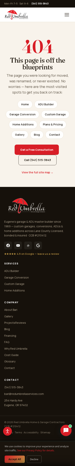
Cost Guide (11, 355)
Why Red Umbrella (15, 348)
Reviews (20, 323)
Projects (9, 323)
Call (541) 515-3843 (37, 160)
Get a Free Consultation (36, 150)
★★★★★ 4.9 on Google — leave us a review (31, 254)
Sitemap (45, 432)
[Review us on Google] (38, 245)
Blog (37, 134)
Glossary (9, 361)
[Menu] (67, 15)
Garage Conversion (22, 114)
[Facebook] (8, 245)
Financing (10, 335)
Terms (18, 432)
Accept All (14, 459)
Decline (34, 459)
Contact (54, 134)
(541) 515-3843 (39, 3)
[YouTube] (18, 245)
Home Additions (23, 124)
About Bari (10, 310)
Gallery (20, 134)
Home (25, 104)
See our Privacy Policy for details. (35, 450)
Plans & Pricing (53, 124)
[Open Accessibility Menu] (7, 431)
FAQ (6, 342)
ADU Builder (46, 104)
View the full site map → (37, 172)
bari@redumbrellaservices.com (24, 394)
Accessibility (31, 432)
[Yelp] (28, 245)
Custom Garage (55, 114)
